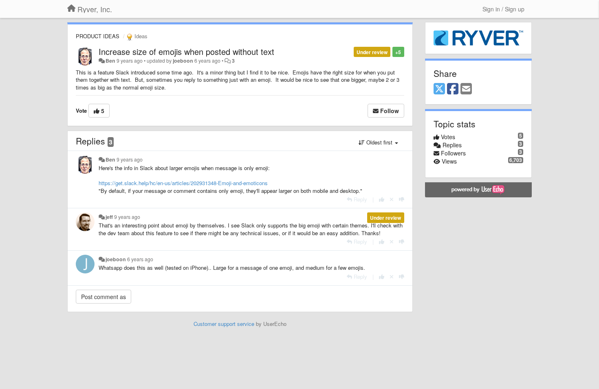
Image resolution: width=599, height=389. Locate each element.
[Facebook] (452, 89)
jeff (109, 217)
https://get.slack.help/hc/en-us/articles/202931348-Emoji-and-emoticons (183, 183)
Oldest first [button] (379, 142)
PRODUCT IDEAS (97, 36)
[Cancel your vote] (392, 199)
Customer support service (224, 324)
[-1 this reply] (401, 199)
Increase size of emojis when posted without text (186, 51)
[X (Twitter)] (439, 89)
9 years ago (130, 159)
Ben (110, 60)
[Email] (466, 89)
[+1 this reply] (381, 199)
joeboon (183, 60)
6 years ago (140, 259)
